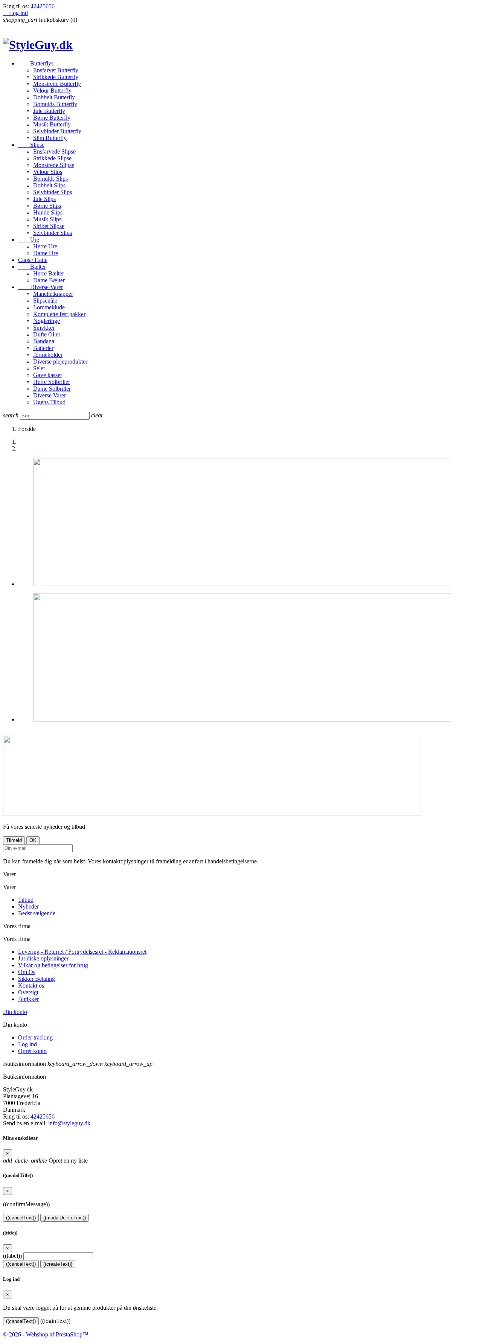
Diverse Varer (40, 287)
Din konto (15, 1012)
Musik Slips (47, 219)
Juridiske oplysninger (43, 958)
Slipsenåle (45, 300)
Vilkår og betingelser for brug (53, 965)
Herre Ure (45, 246)
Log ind (27, 1044)
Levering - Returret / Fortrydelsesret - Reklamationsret (82, 951)
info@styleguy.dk (69, 1123)
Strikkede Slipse (52, 158)
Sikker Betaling (36, 979)
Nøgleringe (46, 321)
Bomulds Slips (50, 178)
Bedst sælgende (36, 913)
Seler (39, 368)
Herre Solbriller (51, 382)
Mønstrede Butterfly (57, 84)
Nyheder (28, 906)
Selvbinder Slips (52, 192)
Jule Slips (44, 199)
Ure (28, 239)
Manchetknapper (53, 294)
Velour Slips (47, 172)
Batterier (43, 348)
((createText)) (57, 1264)
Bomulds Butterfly (55, 104)
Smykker (44, 327)
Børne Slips (47, 205)
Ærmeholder (48, 355)
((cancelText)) (21, 1218)
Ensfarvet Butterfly (55, 70)
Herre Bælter (48, 273)
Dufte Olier (46, 334)
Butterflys (35, 63)
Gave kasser (47, 375)
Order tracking (35, 1037)
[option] (248, 523)
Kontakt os (31, 985)
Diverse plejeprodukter (60, 361)
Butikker (28, 999)
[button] (6, 732)
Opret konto (32, 1051)
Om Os (26, 972)
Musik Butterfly (52, 124)
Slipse (31, 145)
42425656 (43, 6)
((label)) (12, 1256)
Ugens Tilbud (49, 402)
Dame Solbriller (52, 388)
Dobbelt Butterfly (54, 97)
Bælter (32, 266)
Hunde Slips (48, 212)
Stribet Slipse (48, 226)
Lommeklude (49, 307)
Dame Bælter (49, 280)
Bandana (43, 341)
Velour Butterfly (52, 90)
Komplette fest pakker (59, 314)
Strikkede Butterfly (55, 77)
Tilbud (26, 900)
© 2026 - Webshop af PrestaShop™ (45, 1334)
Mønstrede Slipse (53, 165)
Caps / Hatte (32, 260)
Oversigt (28, 992)
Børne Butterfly (51, 117)
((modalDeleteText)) (64, 1218)
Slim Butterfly (50, 138)
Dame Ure (45, 253)
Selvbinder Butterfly (57, 131)
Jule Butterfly (49, 111)
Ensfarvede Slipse (54, 151)
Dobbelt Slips (49, 185)
